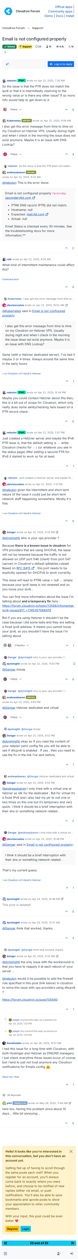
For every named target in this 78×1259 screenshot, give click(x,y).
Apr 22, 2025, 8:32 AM (27, 177)
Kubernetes (14, 120)
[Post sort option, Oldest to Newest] (7, 64)
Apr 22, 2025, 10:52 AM (50, 305)
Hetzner (36, 373)
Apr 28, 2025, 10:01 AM (47, 1043)
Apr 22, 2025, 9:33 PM (41, 532)
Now (16, 1076)
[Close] (71, 1151)
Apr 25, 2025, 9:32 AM (41, 956)
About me (7, 1076)
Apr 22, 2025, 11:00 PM (45, 663)
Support (26, 46)
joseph (16, 1019)
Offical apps (63, 7)
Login (25, 1228)
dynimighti (13, 663)
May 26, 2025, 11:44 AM (54, 1103)
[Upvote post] (66, 109)
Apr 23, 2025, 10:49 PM (50, 838)
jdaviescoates (15, 305)
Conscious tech (10, 279)
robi (9, 259)
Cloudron (13, 373)
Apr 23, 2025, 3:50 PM (27, 702)
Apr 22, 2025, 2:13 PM (49, 484)
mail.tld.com (35, 214)
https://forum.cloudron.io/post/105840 (30, 999)
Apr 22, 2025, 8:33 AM (37, 259)
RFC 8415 (23, 568)
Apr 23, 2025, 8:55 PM (41, 782)
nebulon (12, 80)
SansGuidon (14, 1043)
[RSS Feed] (5, 52)
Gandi (26, 373)
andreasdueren (16, 172)
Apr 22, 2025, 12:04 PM (52, 392)
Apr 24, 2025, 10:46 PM (46, 898)
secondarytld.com (18, 198)
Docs (59, 16)
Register (12, 1228)
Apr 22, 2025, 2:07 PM (51, 432)
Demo (48, 16)
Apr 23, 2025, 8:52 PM (41, 735)
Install (70, 16)
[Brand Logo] (8, 11)
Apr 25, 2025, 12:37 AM (46, 922)
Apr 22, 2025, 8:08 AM (57, 120)
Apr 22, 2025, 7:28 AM (51, 80)
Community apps (60, 11)
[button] (5, 1253)
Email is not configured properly (50, 844)
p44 (9, 1103)
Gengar (11, 532)
